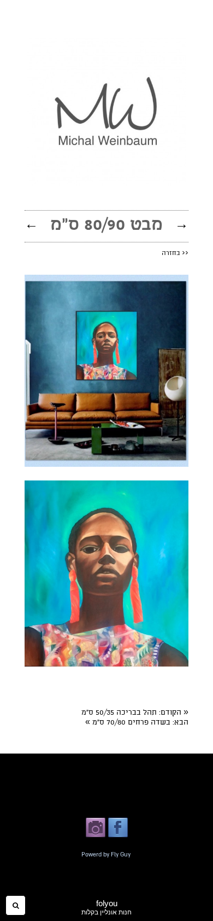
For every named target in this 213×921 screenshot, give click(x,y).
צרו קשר (57, 798)
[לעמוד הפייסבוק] (118, 836)
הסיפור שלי (153, 775)
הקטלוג (79, 775)
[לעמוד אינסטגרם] (95, 836)
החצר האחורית (147, 798)
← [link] (31, 223)
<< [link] (175, 252)
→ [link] (181, 223)
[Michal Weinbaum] (106, 183)
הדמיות (54, 775)
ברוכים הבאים (114, 775)
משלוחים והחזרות (98, 798)
